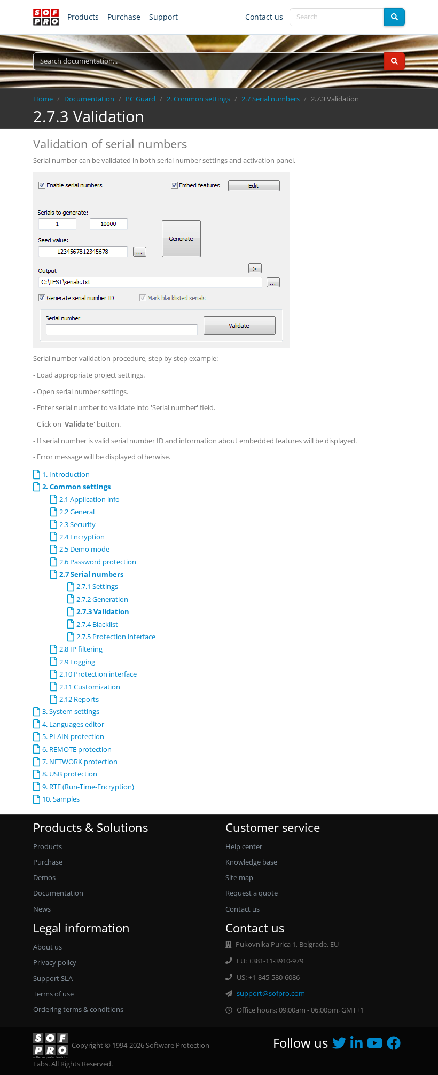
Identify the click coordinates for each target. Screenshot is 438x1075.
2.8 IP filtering (81, 649)
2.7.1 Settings (97, 586)
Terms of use (53, 994)
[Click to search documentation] (394, 61)
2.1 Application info (89, 499)
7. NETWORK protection (80, 761)
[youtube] (377, 1045)
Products (83, 17)
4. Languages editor (73, 724)
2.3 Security (77, 524)
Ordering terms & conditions (78, 1009)
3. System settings (70, 711)
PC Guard (140, 99)
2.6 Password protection (97, 562)
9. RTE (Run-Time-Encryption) (88, 786)
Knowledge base (251, 862)
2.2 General (77, 511)
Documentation (89, 99)
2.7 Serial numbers (270, 99)
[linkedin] (358, 1045)
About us (47, 947)
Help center (243, 846)
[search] (394, 17)
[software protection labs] (46, 17)
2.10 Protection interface (98, 674)
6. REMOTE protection (77, 749)
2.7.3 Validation (102, 611)
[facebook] (396, 1045)
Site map (239, 877)
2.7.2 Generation (102, 599)
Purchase (123, 17)
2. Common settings (198, 99)
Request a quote (251, 893)
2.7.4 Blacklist (97, 624)
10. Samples (61, 799)
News (42, 909)
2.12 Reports (79, 699)
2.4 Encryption (82, 537)
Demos (44, 877)
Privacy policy (54, 962)
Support (163, 17)
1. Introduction (66, 474)
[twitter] (341, 1045)
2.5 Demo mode (84, 549)
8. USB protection (69, 774)
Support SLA (53, 978)
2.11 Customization (89, 687)
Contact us (264, 17)
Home (43, 99)
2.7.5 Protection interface (115, 636)
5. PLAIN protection (73, 736)
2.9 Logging (77, 661)
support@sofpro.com (271, 993)
